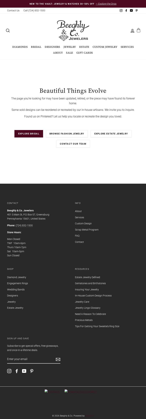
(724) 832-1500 (24, 225)
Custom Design (83, 223)
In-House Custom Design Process (93, 295)
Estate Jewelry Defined (87, 277)
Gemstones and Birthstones (90, 283)
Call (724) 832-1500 (34, 10)
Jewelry (70, 47)
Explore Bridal (28, 133)
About (58, 53)
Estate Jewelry (15, 307)
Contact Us (13, 10)
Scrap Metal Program (86, 229)
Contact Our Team (73, 143)
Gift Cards (84, 53)
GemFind (89, 416)
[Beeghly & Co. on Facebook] (17, 371)
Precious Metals (84, 320)
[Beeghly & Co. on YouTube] (24, 371)
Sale (69, 53)
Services (127, 47)
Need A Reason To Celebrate (90, 314)
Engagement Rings (17, 283)
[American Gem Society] (80, 392)
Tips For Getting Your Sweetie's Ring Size (97, 326)
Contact (79, 241)
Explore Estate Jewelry (111, 133)
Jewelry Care (82, 301)
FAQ (77, 235)
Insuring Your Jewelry (87, 289)
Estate (84, 47)
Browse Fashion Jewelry (66, 133)
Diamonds (20, 47)
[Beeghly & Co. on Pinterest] (32, 371)
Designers (52, 47)
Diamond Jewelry (16, 277)
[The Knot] (52, 392)
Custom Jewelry (105, 47)
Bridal (36, 47)
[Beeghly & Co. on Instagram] (9, 371)
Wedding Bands (16, 289)
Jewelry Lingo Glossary (87, 307)
